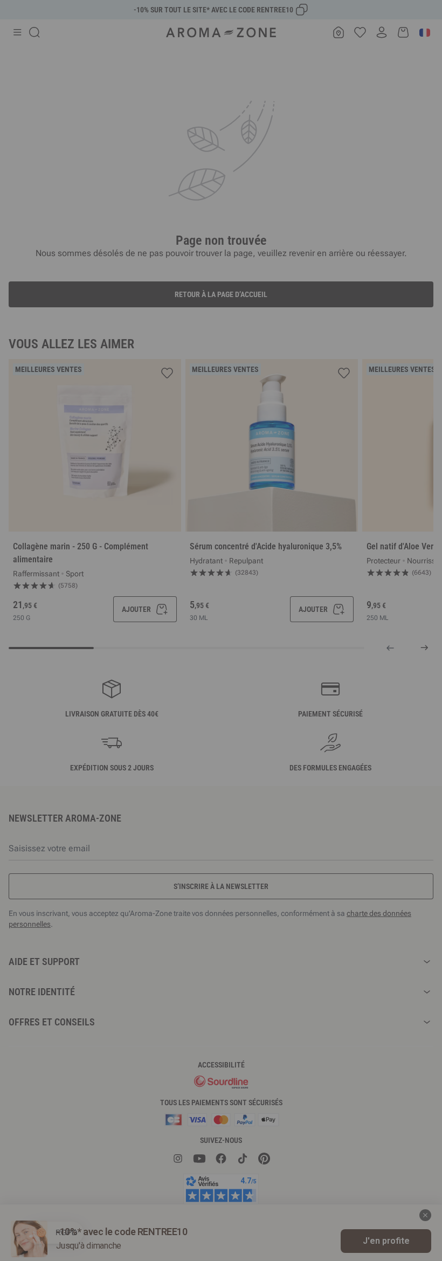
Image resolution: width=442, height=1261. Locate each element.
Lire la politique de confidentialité (150, 725)
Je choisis (156, 759)
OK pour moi (286, 759)
